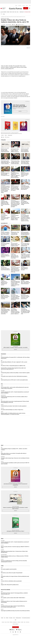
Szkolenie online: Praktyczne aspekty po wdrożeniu (18, 108)
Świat (1, 360)
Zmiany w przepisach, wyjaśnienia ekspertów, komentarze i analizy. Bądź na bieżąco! (15, 508)
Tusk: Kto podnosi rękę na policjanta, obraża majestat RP (25, 150)
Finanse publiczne (3, 395)
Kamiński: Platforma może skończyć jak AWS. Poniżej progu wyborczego (25, 162)
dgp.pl (16, 5)
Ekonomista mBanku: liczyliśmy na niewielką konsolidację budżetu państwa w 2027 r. (5, 244)
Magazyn (2, 404)
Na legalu (2, 559)
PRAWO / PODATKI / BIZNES (15, 506)
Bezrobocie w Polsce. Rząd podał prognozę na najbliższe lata (13, 365)
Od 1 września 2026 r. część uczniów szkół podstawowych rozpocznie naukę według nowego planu (25, 244)
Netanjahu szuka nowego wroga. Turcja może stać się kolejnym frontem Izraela (15, 458)
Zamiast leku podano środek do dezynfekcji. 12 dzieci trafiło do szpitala (15, 372)
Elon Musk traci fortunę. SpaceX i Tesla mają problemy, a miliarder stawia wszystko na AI (14, 593)
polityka (2, 135)
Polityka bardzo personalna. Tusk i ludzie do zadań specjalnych (13, 406)
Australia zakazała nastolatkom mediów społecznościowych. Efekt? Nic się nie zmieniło (15, 463)
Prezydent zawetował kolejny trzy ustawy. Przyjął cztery (12, 409)
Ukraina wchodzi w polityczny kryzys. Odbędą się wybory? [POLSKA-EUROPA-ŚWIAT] (15, 556)
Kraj (1, 371)
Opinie (2, 567)
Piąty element (3, 390)
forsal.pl (23, 5)
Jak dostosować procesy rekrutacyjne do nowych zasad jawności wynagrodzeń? (15, 484)
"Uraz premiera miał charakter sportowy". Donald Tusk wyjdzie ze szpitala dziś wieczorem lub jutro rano (15, 162)
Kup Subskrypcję (25, 8)
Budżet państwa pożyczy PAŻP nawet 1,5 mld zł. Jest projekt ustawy (14, 379)
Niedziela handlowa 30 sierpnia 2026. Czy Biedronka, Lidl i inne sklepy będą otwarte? (15, 358)
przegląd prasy (10, 135)
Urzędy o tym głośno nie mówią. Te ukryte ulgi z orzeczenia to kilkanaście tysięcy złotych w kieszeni (5, 233)
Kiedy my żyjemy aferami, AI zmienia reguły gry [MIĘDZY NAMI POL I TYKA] (15, 547)
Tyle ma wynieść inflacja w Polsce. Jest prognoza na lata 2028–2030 (15, 244)
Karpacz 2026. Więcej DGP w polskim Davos (10, 584)
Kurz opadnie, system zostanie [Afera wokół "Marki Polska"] (13, 597)
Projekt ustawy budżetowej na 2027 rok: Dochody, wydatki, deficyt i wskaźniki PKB (14, 397)
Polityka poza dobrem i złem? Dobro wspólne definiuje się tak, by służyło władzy (14, 602)
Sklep (30, 5)
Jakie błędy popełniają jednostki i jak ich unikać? (20, 105)
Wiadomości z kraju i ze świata (5, 16)
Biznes (2, 591)
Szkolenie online (15, 346)
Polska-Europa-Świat (4, 554)
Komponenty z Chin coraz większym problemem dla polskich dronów (15, 233)
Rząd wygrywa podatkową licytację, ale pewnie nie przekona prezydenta (15, 610)
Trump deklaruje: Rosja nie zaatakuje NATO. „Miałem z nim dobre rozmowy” (14, 449)
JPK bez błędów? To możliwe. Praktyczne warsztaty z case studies (15, 347)
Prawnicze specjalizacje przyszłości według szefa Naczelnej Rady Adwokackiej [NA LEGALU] (14, 561)
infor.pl (27, 5)
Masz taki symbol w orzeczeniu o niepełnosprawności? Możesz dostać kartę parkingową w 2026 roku (15, 402)
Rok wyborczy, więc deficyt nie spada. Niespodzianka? (11, 572)
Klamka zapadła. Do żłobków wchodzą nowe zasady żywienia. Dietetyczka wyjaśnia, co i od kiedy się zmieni (13, 414)
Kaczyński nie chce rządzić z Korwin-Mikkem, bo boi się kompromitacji (15, 150)
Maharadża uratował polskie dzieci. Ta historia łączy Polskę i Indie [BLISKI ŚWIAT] (14, 552)
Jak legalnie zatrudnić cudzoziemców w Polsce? (15, 531)
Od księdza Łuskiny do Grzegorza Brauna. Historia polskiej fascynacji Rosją (15, 577)
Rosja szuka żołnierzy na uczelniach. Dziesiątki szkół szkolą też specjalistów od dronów (13, 454)
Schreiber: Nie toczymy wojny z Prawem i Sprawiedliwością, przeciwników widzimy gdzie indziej (13, 606)
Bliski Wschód (3, 456)
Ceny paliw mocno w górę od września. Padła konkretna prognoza (14, 376)
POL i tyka (2, 545)
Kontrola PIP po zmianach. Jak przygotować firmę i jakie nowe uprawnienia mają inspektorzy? (13, 368)
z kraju (6, 135)
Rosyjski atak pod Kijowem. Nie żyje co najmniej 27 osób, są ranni (14, 362)
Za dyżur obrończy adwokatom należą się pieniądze (11, 581)
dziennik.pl (19, 5)
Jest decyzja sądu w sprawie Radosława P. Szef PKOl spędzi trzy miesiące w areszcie (25, 233)
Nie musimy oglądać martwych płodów (9, 569)
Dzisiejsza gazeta (4, 8)
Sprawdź (20, 111)
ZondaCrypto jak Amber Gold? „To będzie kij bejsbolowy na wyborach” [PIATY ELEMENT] (15, 392)
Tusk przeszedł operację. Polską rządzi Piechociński (5, 150)
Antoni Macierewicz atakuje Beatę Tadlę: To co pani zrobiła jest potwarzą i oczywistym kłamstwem (5, 162)
